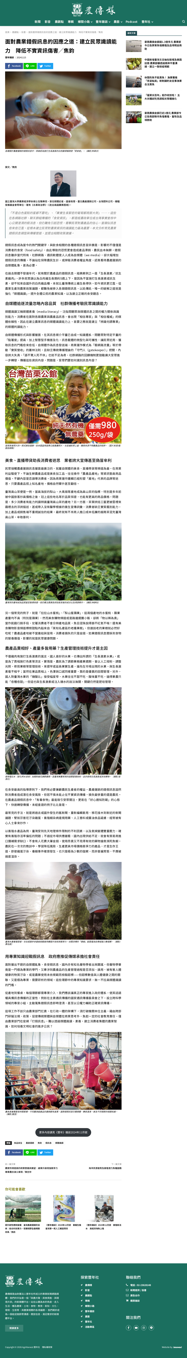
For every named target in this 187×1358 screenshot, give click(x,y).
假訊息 (48, 1143)
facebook (16, 66)
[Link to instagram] (143, 1327)
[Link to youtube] (136, 1327)
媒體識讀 (59, 1143)
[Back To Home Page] (33, 1281)
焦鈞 (40, 1143)
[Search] (183, 21)
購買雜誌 (135, 1301)
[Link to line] (151, 1327)
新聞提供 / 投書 (138, 1290)
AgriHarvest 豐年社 (31, 1347)
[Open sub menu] (91, 22)
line (32, 66)
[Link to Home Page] (93, 9)
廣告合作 (135, 1296)
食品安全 (18, 1143)
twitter (47, 66)
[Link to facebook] (128, 1327)
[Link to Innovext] (178, 1347)
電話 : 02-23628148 (140, 1285)
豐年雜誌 (9, 57)
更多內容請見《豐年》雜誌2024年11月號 (63, 1132)
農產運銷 (30, 1143)
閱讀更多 (14, 1328)
